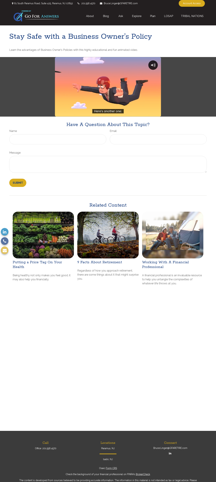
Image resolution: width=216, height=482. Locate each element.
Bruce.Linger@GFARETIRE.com (121, 3)
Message (15, 152)
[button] (90, 16)
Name (13, 131)
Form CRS (111, 468)
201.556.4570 (88, 3)
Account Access (192, 3)
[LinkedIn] (4, 232)
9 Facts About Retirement (99, 262)
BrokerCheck (143, 474)
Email (113, 131)
